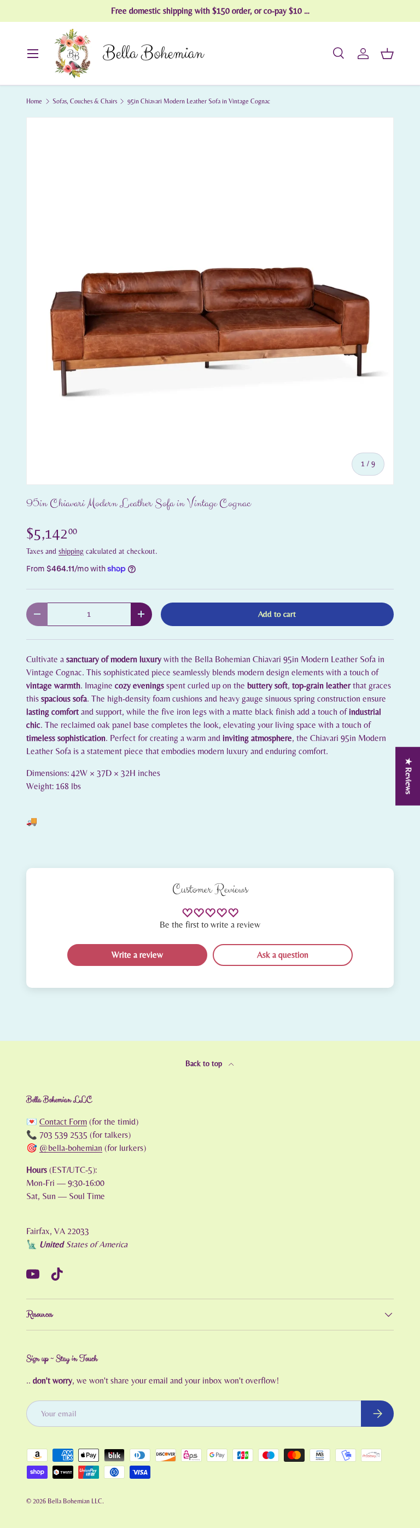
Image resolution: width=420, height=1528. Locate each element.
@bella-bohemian (70, 1148)
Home (34, 101)
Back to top (204, 1064)
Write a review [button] (137, 955)
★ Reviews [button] (408, 776)
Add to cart (277, 614)
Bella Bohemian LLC (75, 1501)
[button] (387, 54)
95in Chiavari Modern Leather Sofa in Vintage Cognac (198, 101)
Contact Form (63, 1122)
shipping (71, 551)
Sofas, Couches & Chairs (84, 101)
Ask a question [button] (282, 955)
